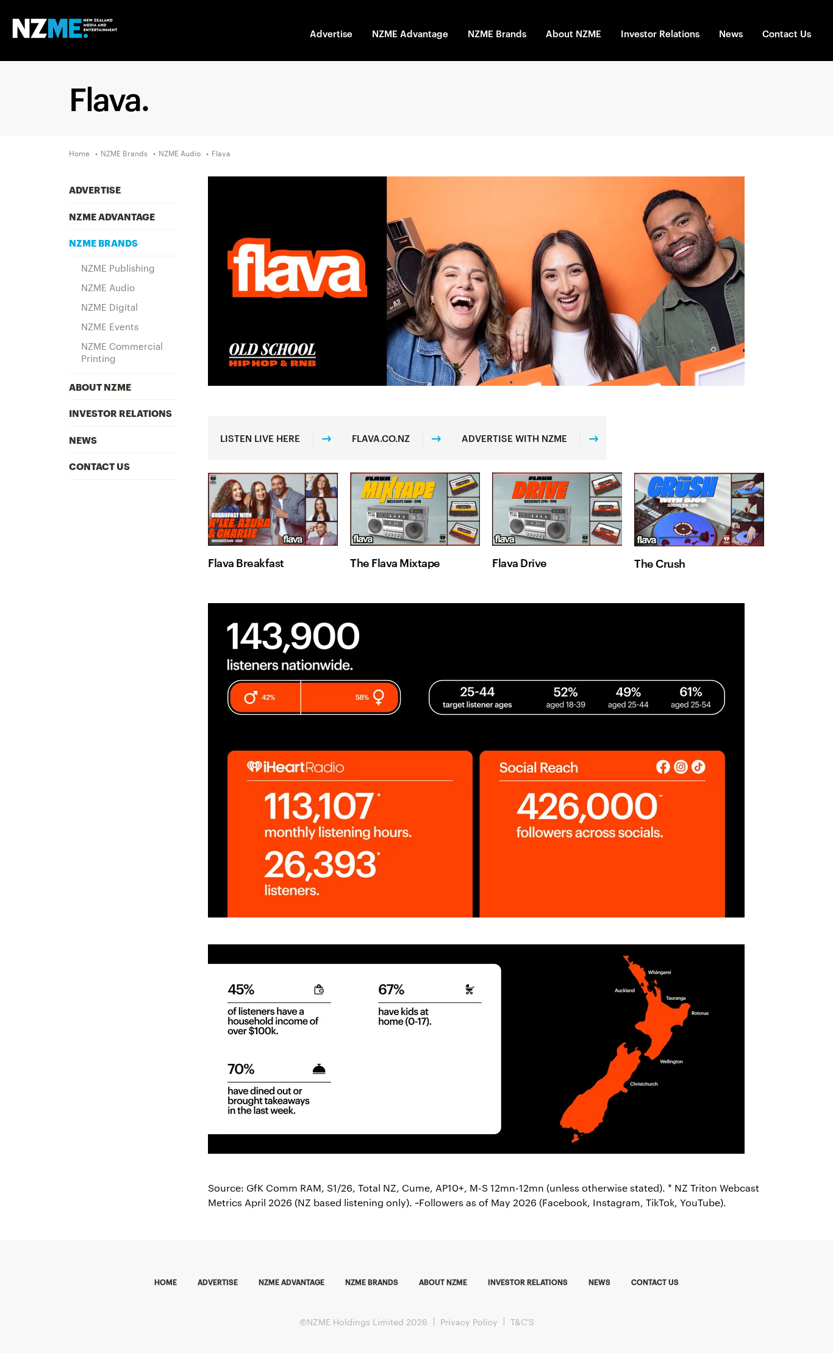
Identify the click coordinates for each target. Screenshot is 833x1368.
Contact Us (786, 33)
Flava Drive (519, 562)
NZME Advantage (410, 33)
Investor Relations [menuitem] (120, 413)
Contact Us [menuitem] (99, 466)
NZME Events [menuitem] (109, 326)
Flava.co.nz (381, 438)
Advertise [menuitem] (95, 189)
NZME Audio (180, 152)
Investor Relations (660, 33)
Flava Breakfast (246, 562)
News (731, 33)
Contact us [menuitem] (655, 1281)
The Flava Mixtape (395, 562)
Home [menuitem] (165, 1281)
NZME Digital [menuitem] (109, 306)
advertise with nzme (514, 438)
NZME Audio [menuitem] (108, 287)
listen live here (260, 438)
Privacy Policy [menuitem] (469, 1321)
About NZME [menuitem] (100, 386)
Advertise (331, 33)
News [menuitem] (83, 439)
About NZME (573, 33)
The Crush (659, 562)
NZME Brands (497, 33)
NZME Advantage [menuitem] (112, 216)
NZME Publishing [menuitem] (118, 267)
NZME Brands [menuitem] (103, 242)
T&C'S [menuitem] (522, 1321)
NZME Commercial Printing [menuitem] (122, 351)
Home (79, 152)
